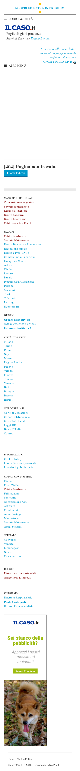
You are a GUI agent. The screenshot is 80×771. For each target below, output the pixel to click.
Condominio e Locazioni (19, 257)
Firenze (8, 375)
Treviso (8, 379)
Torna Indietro (16, 173)
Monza (8, 358)
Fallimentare (12, 493)
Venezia (9, 383)
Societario (10, 290)
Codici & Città (21, 19)
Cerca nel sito (12, 556)
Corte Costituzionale (17, 417)
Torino (8, 346)
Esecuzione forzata (15, 248)
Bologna (9, 391)
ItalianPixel (53, 765)
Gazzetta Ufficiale (15, 421)
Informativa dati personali (20, 463)
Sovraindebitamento (16, 522)
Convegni (10, 539)
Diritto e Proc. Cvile (16, 252)
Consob (8, 433)
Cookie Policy (13, 459)
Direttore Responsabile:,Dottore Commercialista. (19, 601)
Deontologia (11, 306)
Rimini (8, 400)
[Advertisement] (40, 111)
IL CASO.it (26, 765)
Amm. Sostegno (13, 514)
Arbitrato (9, 265)
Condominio (12, 510)
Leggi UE (10, 425)
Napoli (8, 354)
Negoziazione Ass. (15, 502)
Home (11, 759)
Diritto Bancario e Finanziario (22, 244)
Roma (7, 350)
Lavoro (8, 273)
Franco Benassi (41, 38)
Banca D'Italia (13, 429)
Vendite (9, 544)
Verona (8, 370)
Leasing (9, 302)
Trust (7, 294)
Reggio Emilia (13, 362)
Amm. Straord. (13, 526)
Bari (6, 387)
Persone (9, 286)
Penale (8, 277)
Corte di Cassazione (16, 412)
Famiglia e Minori (15, 261)
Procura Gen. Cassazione (19, 282)
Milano (8, 342)
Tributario (10, 298)
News (7, 552)
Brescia (8, 395)
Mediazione (11, 518)
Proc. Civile (11, 485)
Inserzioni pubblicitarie (18, 467)
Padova (8, 366)
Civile (8, 269)
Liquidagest (11, 548)
